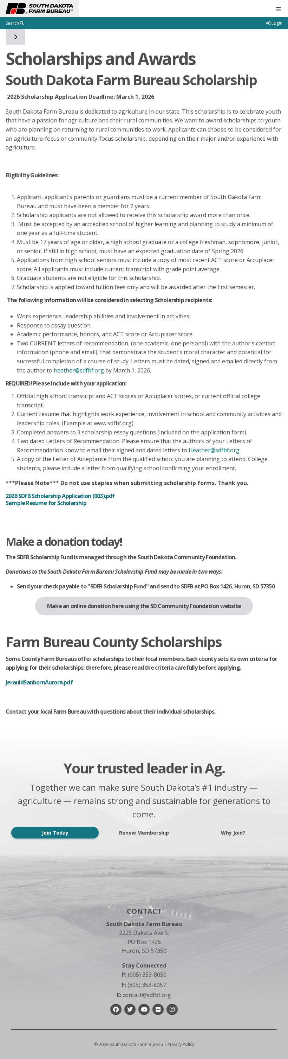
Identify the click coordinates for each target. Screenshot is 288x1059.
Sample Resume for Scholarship (46, 503)
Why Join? (233, 832)
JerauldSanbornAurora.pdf (39, 682)
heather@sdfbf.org (79, 370)
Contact (144, 911)
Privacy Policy (181, 1044)
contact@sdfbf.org (144, 995)
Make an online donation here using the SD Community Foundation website (144, 606)
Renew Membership (144, 832)
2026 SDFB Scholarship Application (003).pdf (60, 496)
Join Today (55, 832)
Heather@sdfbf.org (214, 450)
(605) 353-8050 (144, 974)
